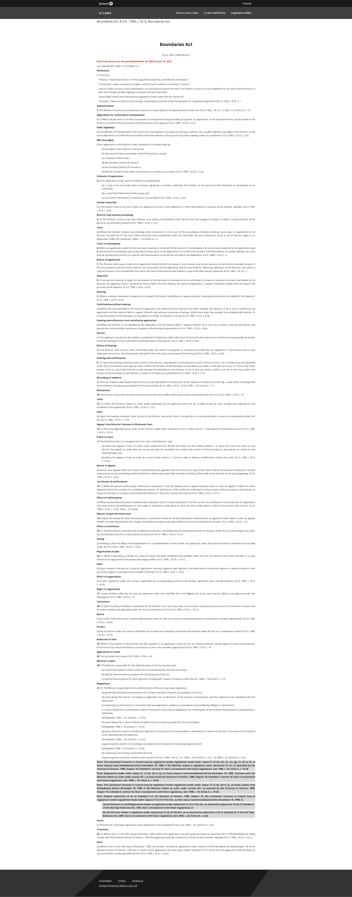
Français (247, 3)
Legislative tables (241, 12)
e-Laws (105, 13)
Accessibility (105, 880)
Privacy (122, 880)
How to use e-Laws (187, 12)
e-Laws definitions (215, 12)
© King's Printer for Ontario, (118, 885)
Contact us (137, 880)
